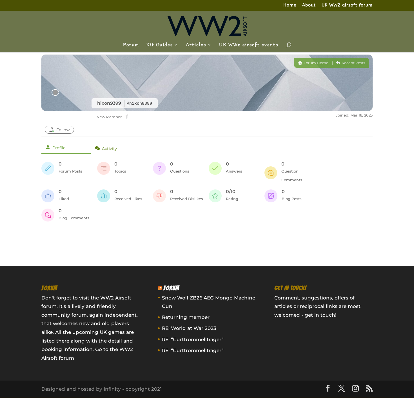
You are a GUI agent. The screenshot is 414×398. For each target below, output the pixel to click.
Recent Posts (353, 63)
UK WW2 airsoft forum (347, 5)
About (309, 5)
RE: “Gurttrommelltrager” (193, 339)
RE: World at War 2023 (189, 328)
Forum (131, 45)
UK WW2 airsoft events (248, 45)
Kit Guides (159, 45)
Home (289, 5)
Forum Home (315, 63)
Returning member (186, 317)
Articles (196, 45)
